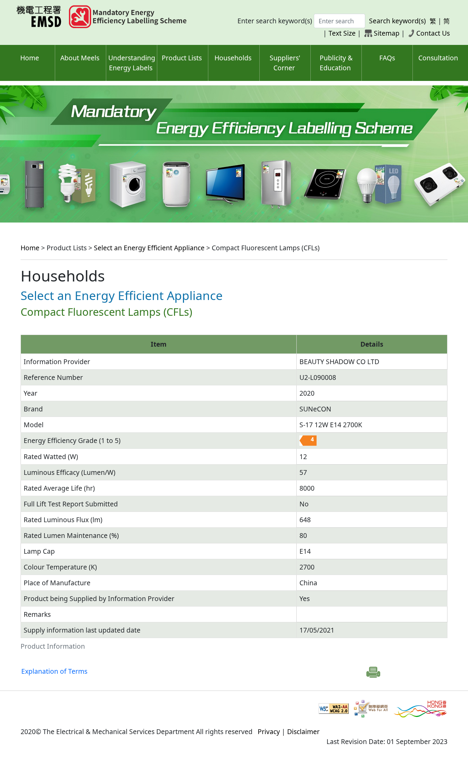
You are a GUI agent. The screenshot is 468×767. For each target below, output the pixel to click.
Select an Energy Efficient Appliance (149, 247)
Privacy (269, 731)
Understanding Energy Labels (131, 62)
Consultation (438, 57)
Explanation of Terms (54, 671)
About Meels (79, 57)
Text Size (342, 33)
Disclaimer (303, 731)
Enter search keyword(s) (274, 20)
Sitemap (386, 33)
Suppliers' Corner (285, 62)
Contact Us (433, 33)
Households (232, 57)
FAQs (387, 57)
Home (29, 57)
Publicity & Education (336, 62)
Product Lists (182, 57)
